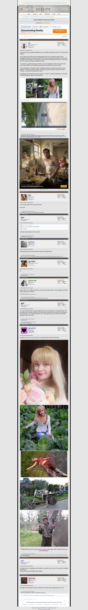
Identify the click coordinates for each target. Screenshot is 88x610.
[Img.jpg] (44, 88)
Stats (59, 14)
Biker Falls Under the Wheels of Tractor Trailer (55, 602)
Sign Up (35, 14)
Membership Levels (47, 604)
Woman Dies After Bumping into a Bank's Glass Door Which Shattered (37, 602)
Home (29, 14)
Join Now (58, 31)
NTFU (65, 604)
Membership (47, 14)
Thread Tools (64, 36)
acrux (22, 217)
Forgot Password (31, 604)
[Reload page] (21, 17)
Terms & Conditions (39, 604)
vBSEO (49, 609)
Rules (54, 14)
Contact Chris (24, 604)
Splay (22, 303)
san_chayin (31, 261)
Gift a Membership (55, 604)
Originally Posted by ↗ (28, 225)
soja (29, 195)
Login (40, 14)
